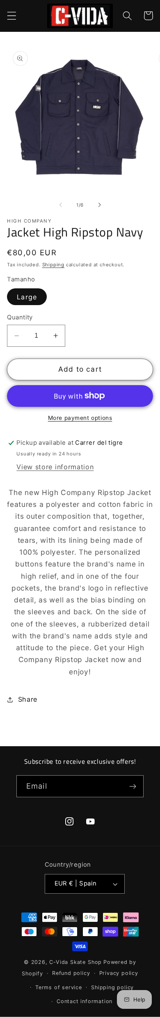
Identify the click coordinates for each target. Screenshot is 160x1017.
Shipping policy (112, 987)
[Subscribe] (132, 786)
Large (27, 297)
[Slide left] (61, 205)
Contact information (84, 1001)
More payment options (80, 418)
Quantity (20, 317)
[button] (11, 15)
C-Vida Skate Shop (75, 962)
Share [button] (27, 699)
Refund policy (71, 973)
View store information (55, 467)
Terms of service (58, 987)
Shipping (53, 265)
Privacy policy (118, 973)
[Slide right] (99, 205)
